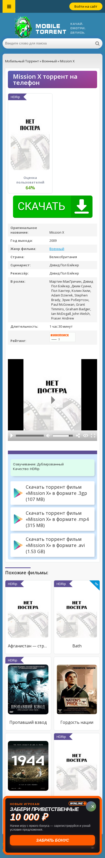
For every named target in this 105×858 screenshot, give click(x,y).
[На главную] (52, 25)
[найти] (97, 43)
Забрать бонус (52, 840)
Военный (56, 248)
